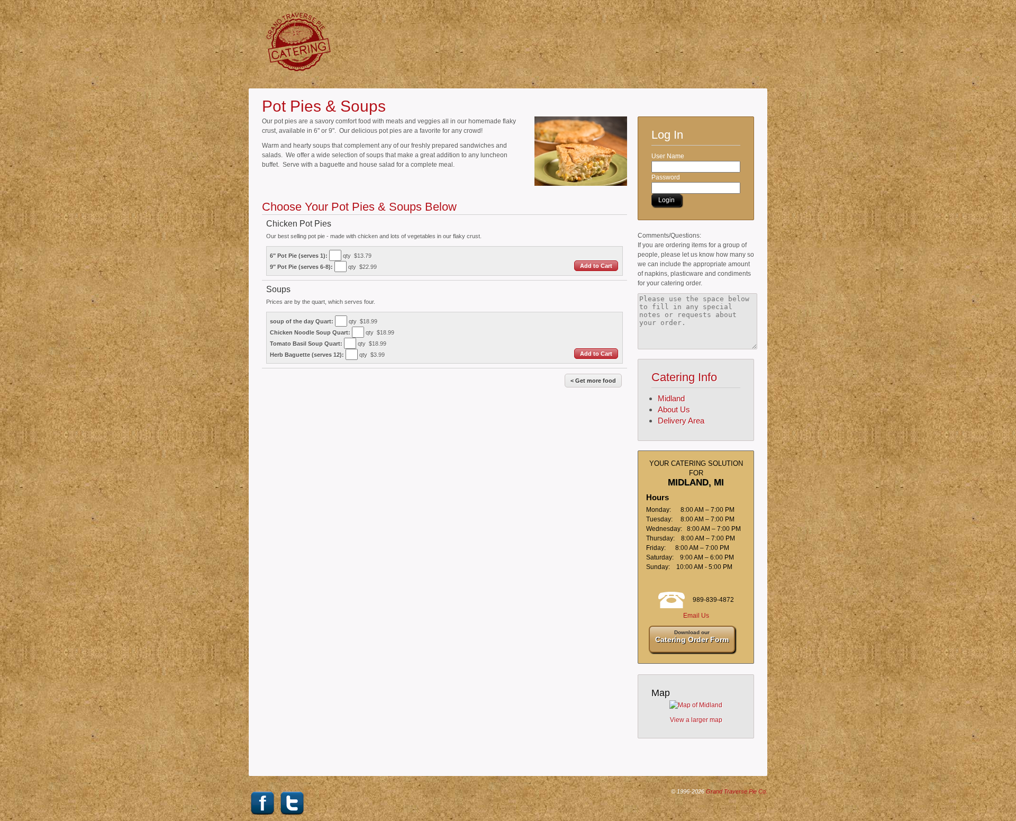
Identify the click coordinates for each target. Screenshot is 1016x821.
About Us (674, 409)
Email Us (696, 615)
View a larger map (696, 720)
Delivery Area (681, 420)
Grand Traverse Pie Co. (736, 791)
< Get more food (593, 380)
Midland (671, 398)
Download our (692, 636)
